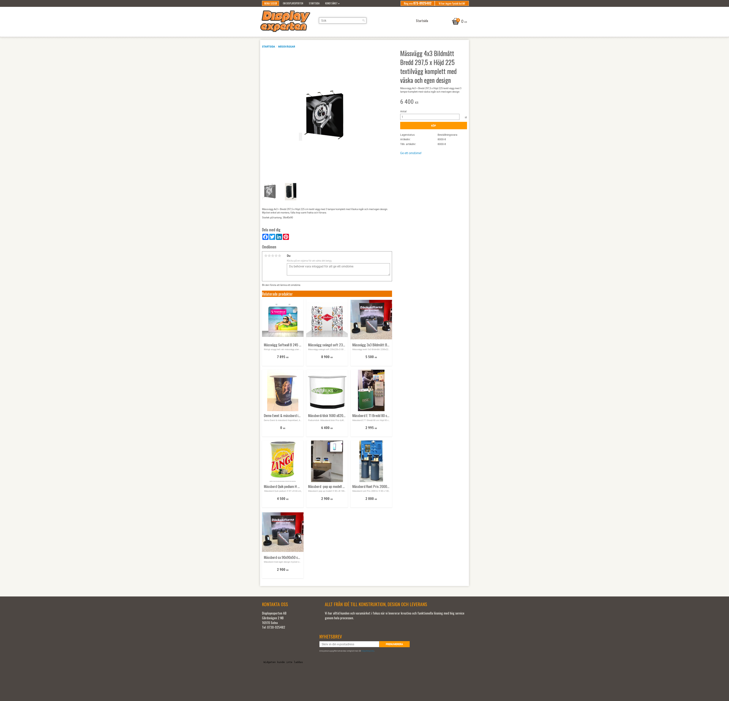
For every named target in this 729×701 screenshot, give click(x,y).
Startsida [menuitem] (314, 3)
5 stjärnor (279, 255)
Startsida (268, 46)
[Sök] (363, 20)
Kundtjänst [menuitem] (331, 3)
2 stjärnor (269, 255)
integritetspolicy (367, 650)
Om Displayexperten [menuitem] (293, 3)
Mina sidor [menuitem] (270, 3)
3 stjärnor (272, 255)
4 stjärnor (276, 255)
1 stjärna (265, 255)
